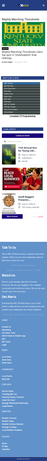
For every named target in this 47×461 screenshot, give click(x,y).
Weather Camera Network (12, 424)
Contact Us (6, 327)
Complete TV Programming (22, 116)
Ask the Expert (8, 391)
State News (6, 360)
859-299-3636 (16, 265)
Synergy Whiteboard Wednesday (15, 403)
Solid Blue (6, 449)
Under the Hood (8, 400)
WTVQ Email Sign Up (35, 315)
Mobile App (7, 315)
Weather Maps (8, 421)
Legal (4, 345)
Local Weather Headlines (12, 430)
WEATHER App (19, 315)
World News (7, 363)
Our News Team (8, 333)
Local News (6, 357)
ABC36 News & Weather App (13, 336)
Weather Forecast (9, 418)
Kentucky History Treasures (13, 397)
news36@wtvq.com (28, 265)
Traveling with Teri (9, 394)
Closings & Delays (9, 427)
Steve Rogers (8, 62)
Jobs (3, 339)
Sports (4, 443)
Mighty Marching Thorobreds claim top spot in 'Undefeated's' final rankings (22, 55)
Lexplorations (7, 406)
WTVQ (23, 5)
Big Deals (6, 379)
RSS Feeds (6, 342)
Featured (5, 48)
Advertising (6, 330)
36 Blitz (5, 446)
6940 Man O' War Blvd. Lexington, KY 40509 (23, 270)
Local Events (7, 376)
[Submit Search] (43, 5)
